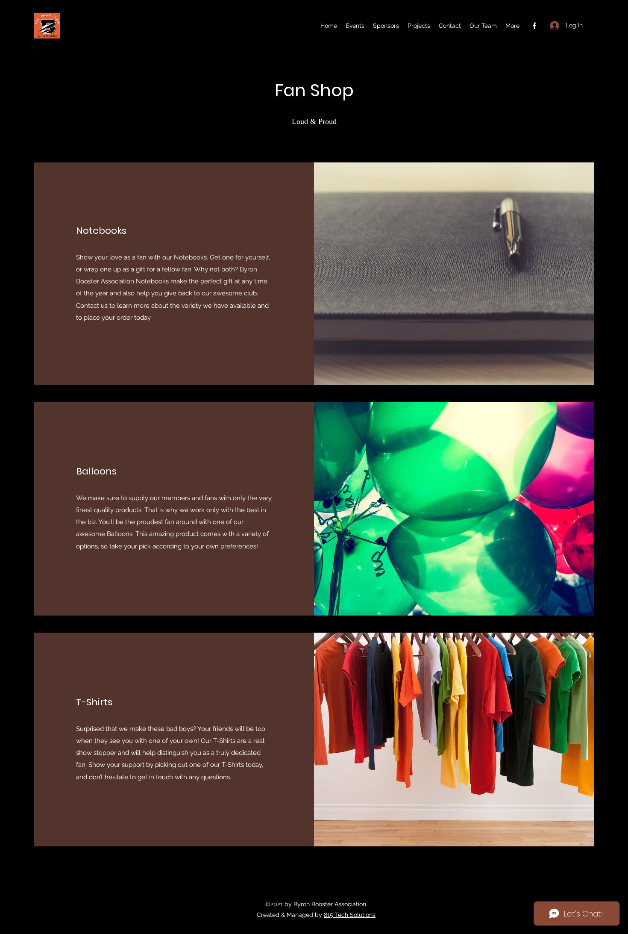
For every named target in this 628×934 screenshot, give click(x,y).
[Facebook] (534, 25)
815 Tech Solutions (350, 914)
